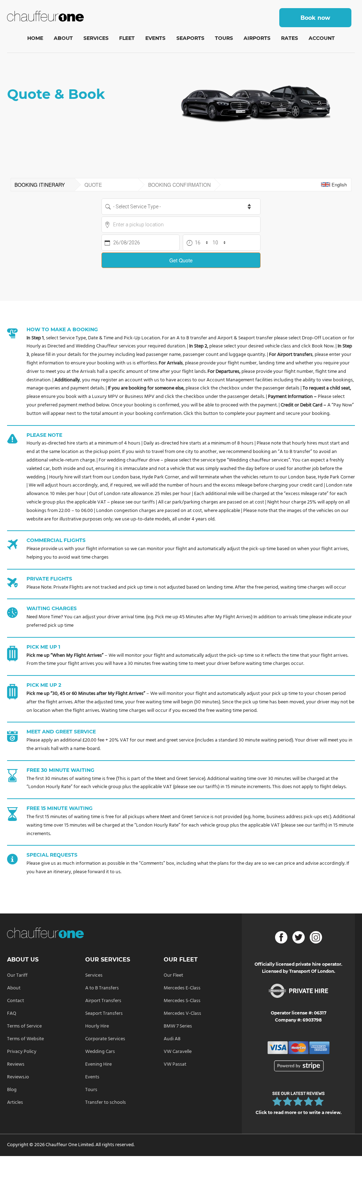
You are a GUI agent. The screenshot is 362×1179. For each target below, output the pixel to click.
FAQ (11, 1013)
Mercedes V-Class (182, 1013)
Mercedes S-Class (182, 1001)
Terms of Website (25, 1039)
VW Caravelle (178, 1051)
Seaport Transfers (104, 1013)
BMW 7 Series (178, 1026)
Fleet (127, 38)
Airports (257, 38)
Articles (15, 1102)
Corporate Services (105, 1039)
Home (35, 38)
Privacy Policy (21, 1051)
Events (155, 38)
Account (322, 38)
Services (96, 38)
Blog (12, 1090)
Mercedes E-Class (182, 988)
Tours (224, 38)
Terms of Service (24, 1026)
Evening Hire (98, 1064)
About (63, 38)
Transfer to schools (105, 1102)
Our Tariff (17, 975)
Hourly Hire (97, 1026)
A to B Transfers (102, 988)
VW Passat (175, 1064)
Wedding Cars (100, 1051)
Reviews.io (18, 1077)
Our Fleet (173, 975)
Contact (15, 1001)
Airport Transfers (103, 1001)
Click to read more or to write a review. (298, 1112)
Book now (315, 17)
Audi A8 (172, 1039)
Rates (289, 38)
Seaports (190, 38)
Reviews (15, 1064)
